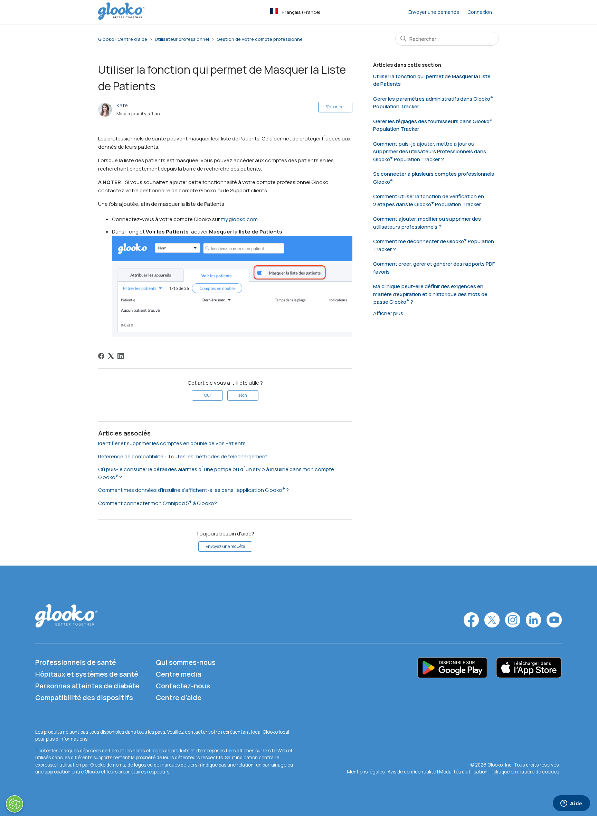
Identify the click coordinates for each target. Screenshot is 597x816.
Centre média (178, 674)
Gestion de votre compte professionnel (260, 39)
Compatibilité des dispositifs (84, 697)
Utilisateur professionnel (182, 39)
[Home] (121, 17)
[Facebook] (101, 356)
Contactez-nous (183, 685)
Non (243, 395)
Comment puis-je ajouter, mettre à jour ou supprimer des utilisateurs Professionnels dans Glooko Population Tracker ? (429, 151)
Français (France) (301, 12)
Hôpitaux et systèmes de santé (86, 674)
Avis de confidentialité (412, 772)
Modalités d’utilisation (464, 772)
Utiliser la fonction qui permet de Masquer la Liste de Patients (432, 80)
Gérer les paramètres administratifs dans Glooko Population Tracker (431, 102)
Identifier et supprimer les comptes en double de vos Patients (172, 443)
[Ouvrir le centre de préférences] (14, 804)
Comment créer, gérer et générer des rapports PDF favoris (434, 267)
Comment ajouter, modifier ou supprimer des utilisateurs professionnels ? (427, 222)
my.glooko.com (239, 219)
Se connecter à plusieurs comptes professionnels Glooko (433, 177)
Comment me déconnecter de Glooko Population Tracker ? (433, 245)
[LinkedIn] (120, 356)
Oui (207, 395)
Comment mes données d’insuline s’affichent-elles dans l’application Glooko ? (193, 490)
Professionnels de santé (75, 662)
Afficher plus (388, 313)
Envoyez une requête (225, 546)
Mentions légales (366, 772)
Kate (122, 105)
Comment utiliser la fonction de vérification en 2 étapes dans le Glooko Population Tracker (428, 200)
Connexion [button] (479, 12)
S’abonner (335, 107)
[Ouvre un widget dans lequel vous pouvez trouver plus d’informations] (571, 804)
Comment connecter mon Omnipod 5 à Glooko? (157, 503)
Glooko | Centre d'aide (122, 39)
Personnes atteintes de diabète (87, 685)
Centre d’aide (178, 697)
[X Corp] (111, 356)
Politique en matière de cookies (525, 772)
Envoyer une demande (433, 12)
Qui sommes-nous (186, 662)
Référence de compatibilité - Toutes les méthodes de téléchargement (182, 456)
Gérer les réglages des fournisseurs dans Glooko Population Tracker (431, 125)
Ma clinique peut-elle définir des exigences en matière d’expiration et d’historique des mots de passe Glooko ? (430, 294)
